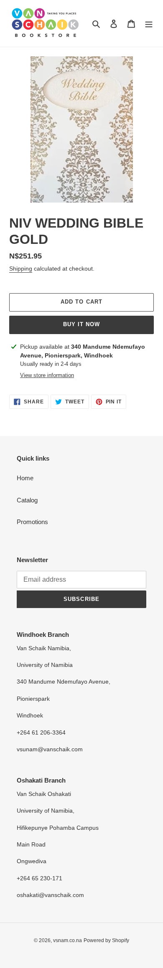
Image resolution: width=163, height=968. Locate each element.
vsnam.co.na (67, 940)
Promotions (32, 521)
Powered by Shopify (106, 940)
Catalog (27, 500)
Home (25, 477)
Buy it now (81, 324)
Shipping (20, 268)
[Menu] (149, 24)
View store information (47, 375)
